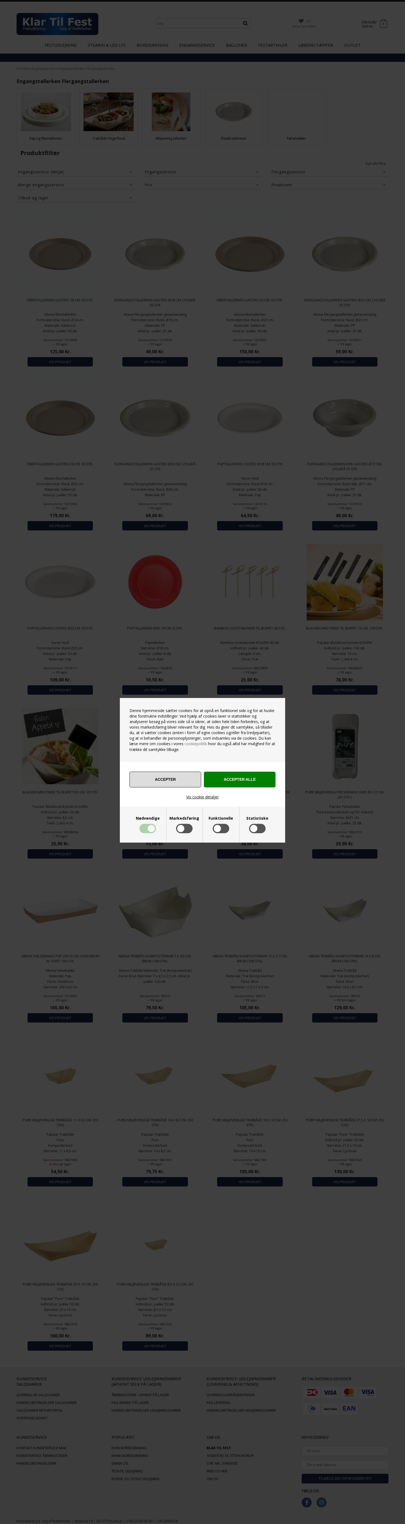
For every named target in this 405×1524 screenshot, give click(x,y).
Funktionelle (221, 818)
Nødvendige (148, 818)
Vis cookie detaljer (202, 797)
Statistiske (257, 818)
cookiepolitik (196, 743)
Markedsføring (184, 818)
